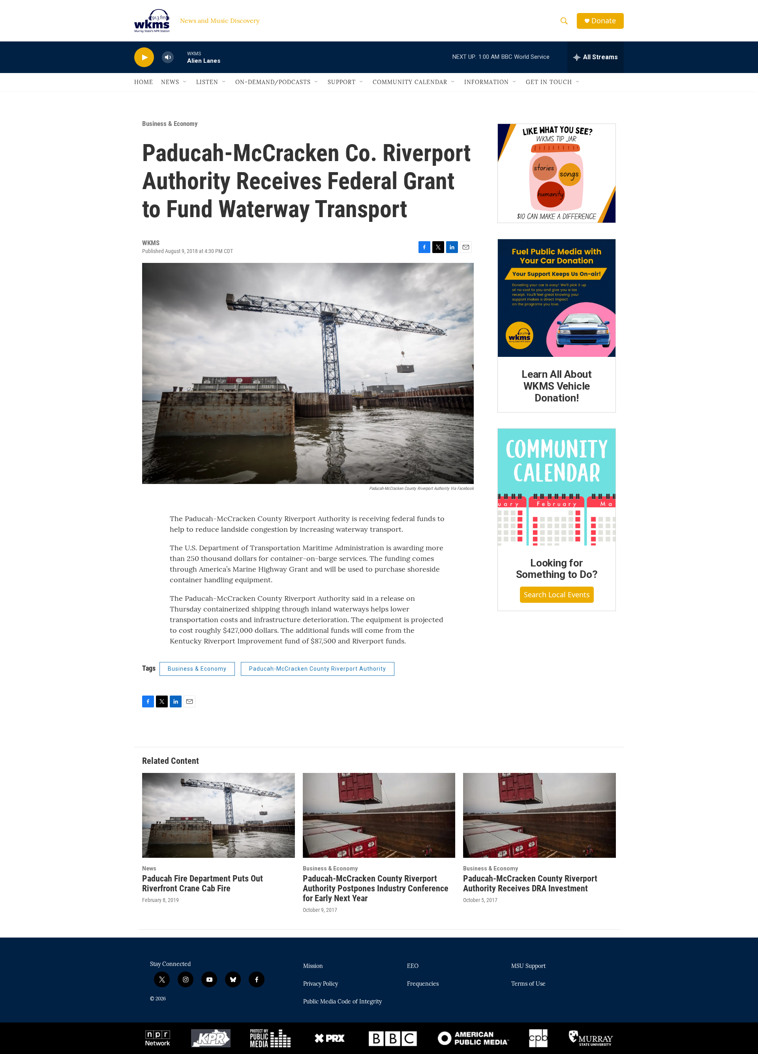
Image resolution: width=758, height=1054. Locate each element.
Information (486, 82)
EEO (412, 966)
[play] (144, 57)
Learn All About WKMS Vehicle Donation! (557, 386)
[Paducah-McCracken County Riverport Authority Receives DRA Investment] (539, 815)
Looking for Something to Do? (557, 569)
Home (143, 82)
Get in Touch (549, 82)
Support (342, 82)
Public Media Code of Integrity (342, 1002)
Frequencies (423, 984)
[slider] (180, 57)
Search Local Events (557, 594)
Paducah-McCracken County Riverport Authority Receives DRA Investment (530, 883)
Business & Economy (170, 124)
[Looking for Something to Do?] (556, 487)
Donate (603, 21)
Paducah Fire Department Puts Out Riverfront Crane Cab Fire (202, 883)
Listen (207, 82)
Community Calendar (410, 82)
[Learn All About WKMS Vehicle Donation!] (556, 298)
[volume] (167, 57)
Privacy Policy (320, 984)
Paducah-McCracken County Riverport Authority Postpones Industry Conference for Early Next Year (375, 888)
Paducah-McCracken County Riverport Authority (317, 669)
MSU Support (528, 966)
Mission (313, 966)
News (170, 82)
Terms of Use (528, 984)
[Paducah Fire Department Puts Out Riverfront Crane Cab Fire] (218, 815)
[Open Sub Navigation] (185, 82)
